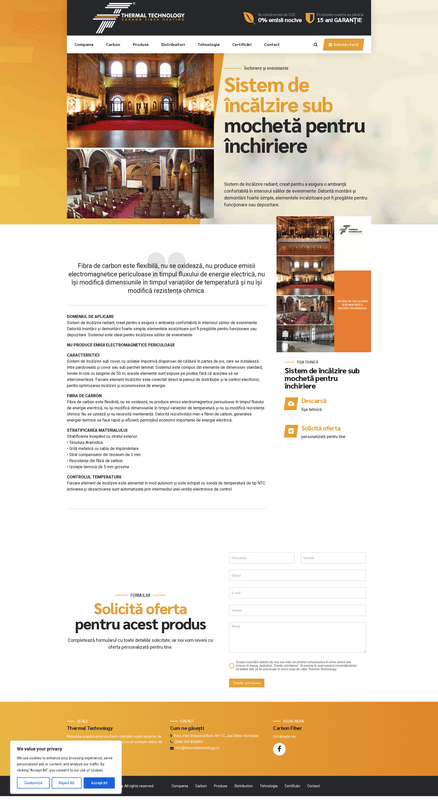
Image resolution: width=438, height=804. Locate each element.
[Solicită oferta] (291, 431)
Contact (272, 44)
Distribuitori (173, 44)
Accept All (99, 783)
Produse (141, 44)
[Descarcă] (291, 403)
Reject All (66, 783)
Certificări (241, 44)
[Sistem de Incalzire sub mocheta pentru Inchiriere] (324, 284)
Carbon (113, 44)
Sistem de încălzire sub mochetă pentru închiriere (322, 377)
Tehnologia (209, 44)
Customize (33, 783)
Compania (84, 44)
